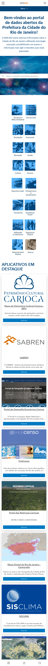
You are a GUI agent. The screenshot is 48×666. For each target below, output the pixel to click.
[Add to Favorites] (24, 662)
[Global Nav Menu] (3, 3)
